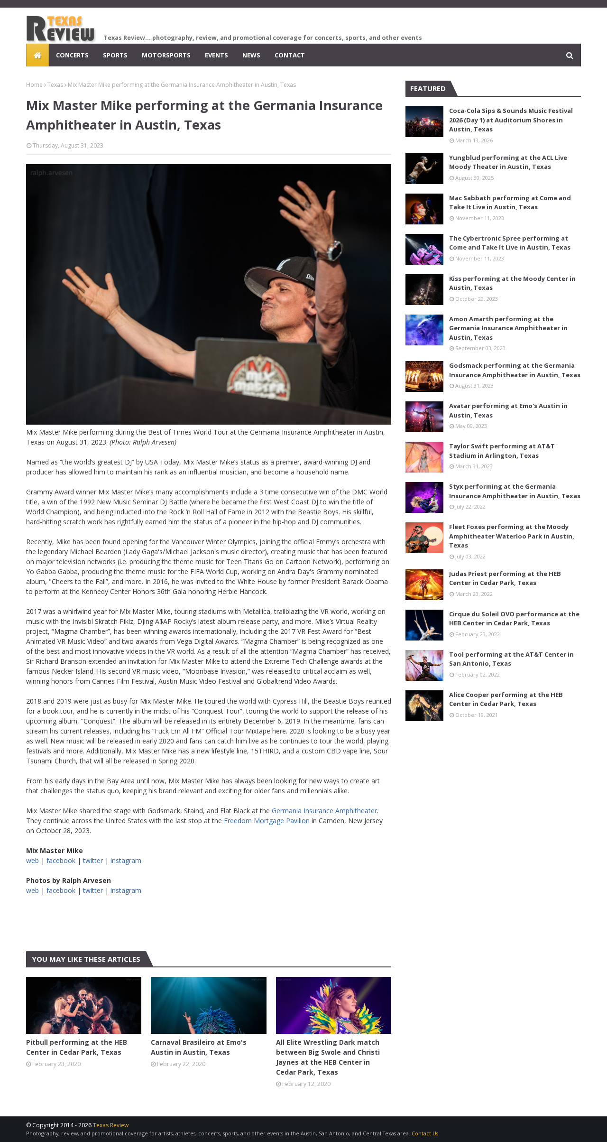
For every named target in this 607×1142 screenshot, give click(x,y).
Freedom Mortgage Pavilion (267, 820)
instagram (125, 860)
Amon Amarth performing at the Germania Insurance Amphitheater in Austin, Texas (508, 328)
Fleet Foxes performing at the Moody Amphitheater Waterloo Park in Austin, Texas (511, 535)
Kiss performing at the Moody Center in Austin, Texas (512, 283)
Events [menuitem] (216, 55)
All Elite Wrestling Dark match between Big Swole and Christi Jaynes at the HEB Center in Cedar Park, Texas (328, 1057)
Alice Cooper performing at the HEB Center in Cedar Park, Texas (506, 699)
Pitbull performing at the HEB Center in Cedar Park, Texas (76, 1047)
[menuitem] (37, 55)
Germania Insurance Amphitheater (324, 810)
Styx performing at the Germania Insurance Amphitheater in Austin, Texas (514, 491)
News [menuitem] (251, 55)
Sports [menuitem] (115, 55)
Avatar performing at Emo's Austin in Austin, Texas (508, 410)
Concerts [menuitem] (72, 55)
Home (34, 85)
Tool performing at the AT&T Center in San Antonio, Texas (511, 659)
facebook (60, 860)
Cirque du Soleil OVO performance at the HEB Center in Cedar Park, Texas (514, 619)
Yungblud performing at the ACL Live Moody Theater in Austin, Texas (508, 162)
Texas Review (111, 1125)
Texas (55, 85)
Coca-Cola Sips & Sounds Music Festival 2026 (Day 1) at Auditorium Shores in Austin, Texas (511, 119)
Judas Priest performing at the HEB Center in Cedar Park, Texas (505, 578)
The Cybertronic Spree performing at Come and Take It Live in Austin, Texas (509, 243)
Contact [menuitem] (290, 55)
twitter (93, 860)
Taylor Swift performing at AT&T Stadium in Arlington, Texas (502, 451)
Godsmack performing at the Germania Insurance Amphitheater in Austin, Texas (514, 370)
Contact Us (425, 1133)
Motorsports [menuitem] (166, 55)
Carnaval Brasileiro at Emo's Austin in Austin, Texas (199, 1047)
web (32, 860)
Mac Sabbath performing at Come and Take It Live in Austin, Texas (510, 203)
